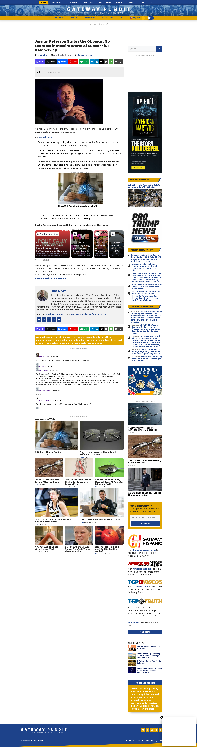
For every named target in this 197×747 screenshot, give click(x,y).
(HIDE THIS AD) (103, 24)
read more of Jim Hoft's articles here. (89, 314)
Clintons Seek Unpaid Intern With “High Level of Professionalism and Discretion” (147, 287)
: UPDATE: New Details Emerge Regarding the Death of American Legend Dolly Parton (146, 351)
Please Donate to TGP (114, 2)
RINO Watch (74, 2)
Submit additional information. (50, 278)
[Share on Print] (120, 61)
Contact (145, 740)
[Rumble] (161, 730)
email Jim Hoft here (55, 314)
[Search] (159, 49)
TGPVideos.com (141, 586)
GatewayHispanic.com (144, 550)
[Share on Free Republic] (101, 61)
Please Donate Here (145, 682)
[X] (152, 730)
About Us (59, 18)
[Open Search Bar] (143, 18)
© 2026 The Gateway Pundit (32, 740)
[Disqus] (79, 380)
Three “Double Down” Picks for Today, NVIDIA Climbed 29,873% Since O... (149, 670)
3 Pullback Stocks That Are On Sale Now (149, 662)
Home (47, 18)
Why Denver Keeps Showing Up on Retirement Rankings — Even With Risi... (149, 656)
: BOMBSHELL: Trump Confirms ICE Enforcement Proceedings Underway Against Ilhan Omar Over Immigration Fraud (146, 329)
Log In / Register (147, 2)
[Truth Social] (143, 730)
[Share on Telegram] (92, 61)
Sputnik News (45, 137)
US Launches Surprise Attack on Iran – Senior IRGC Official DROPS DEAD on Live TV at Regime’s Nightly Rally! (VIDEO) (146, 258)
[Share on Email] (116, 61)
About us (136, 740)
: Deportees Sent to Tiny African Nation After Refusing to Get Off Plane (147, 359)
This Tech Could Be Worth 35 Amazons (148, 647)
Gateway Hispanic (58, 2)
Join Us (74, 18)
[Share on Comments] (106, 61)
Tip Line (43, 2)
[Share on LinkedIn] (96, 61)
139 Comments (84, 55)
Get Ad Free (132, 2)
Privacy (154, 740)
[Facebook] (156, 730)
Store (99, 2)
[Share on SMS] (111, 61)
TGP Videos (88, 2)
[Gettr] (147, 730)
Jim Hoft (58, 291)
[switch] (151, 18)
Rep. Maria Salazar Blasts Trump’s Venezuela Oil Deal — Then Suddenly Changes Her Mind (145, 267)
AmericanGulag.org (143, 569)
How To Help (107, 18)
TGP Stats (145, 632)
